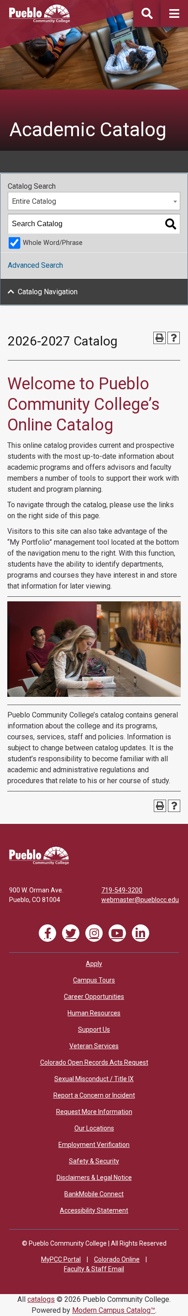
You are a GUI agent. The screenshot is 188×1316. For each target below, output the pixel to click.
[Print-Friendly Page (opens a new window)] (159, 338)
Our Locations (94, 1128)
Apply (94, 963)
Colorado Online (117, 1259)
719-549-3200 (121, 890)
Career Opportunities (94, 996)
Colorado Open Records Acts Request (94, 1062)
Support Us (94, 1029)
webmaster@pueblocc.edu (140, 899)
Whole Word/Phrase (53, 243)
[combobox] (94, 201)
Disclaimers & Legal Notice (94, 1177)
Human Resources (94, 1013)
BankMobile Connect (94, 1194)
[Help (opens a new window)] (173, 338)
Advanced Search (35, 265)
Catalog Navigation (48, 291)
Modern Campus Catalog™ (113, 1310)
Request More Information (94, 1111)
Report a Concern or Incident (94, 1095)
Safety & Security (94, 1161)
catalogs (41, 1299)
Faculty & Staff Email (94, 1269)
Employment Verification (94, 1144)
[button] (174, 13)
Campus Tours (94, 980)
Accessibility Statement (94, 1210)
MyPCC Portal (61, 1259)
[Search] (170, 224)
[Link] (39, 862)
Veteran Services (94, 1046)
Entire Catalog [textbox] (34, 201)
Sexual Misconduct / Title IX (94, 1079)
